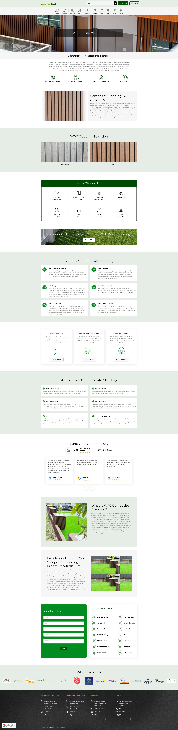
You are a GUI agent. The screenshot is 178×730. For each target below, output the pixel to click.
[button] (86, 488)
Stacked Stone (95, 12)
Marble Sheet (115, 12)
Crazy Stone (121, 12)
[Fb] (42, 715)
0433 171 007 (48, 708)
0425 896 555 (73, 708)
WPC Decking (64, 12)
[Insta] (45, 715)
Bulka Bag (108, 12)
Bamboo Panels (80, 12)
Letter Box (102, 12)
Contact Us (63, 727)
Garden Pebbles (87, 12)
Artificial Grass (57, 12)
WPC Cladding (72, 12)
